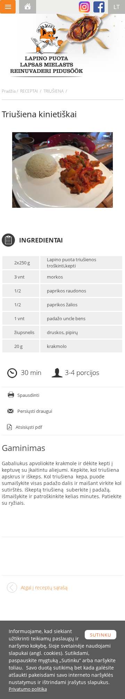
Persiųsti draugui (34, 411)
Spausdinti (28, 395)
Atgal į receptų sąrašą (44, 587)
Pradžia (9, 91)
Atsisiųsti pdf (29, 427)
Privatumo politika (28, 689)
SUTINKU (100, 635)
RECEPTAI (29, 91)
